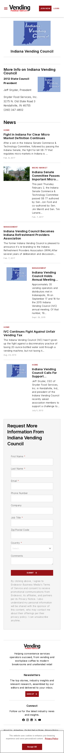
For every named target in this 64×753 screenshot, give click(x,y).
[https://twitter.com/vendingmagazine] (35, 719)
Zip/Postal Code (20, 529)
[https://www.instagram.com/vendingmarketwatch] (27, 719)
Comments (17, 555)
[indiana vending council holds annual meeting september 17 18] (17, 274)
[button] (6, 8)
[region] (32, 741)
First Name (18, 456)
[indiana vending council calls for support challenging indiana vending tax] (17, 371)
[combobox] (32, 548)
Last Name (18, 468)
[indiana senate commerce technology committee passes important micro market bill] (17, 173)
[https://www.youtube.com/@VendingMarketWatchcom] (39, 719)
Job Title (17, 517)
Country (16, 542)
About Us (8, 730)
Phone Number (19, 493)
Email (15, 480)
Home (6, 130)
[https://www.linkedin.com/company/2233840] (31, 719)
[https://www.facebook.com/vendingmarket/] (23, 719)
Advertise (18, 730)
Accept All (32, 747)
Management (11, 227)
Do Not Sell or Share (34, 730)
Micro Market (39, 168)
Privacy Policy (51, 730)
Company (16, 505)
